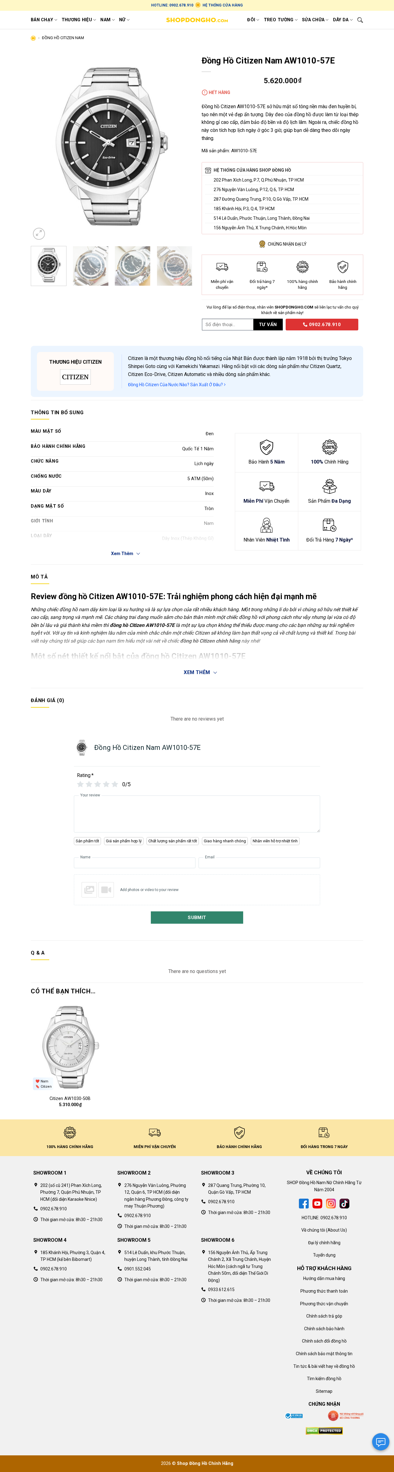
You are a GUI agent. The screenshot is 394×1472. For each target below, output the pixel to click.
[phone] (283, 324)
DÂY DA (341, 19)
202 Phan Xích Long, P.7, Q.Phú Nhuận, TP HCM (259, 180)
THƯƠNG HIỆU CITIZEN (75, 362)
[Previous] (41, 147)
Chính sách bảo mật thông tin (324, 1353)
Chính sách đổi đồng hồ (324, 1341)
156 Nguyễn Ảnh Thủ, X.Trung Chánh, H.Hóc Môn (260, 227)
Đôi (251, 19)
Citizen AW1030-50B (70, 1098)
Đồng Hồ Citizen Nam (63, 37)
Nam (105, 19)
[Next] (181, 147)
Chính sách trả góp (324, 1316)
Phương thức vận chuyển (324, 1303)
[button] (39, 234)
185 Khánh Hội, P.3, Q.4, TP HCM (244, 208)
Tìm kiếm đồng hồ (324, 1378)
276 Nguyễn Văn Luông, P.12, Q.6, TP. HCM (254, 189)
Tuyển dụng (324, 1255)
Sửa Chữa (313, 19)
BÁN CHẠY (42, 19)
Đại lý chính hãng (324, 1242)
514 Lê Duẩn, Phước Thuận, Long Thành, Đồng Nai (262, 218)
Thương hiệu (77, 19)
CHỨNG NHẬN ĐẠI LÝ (287, 244)
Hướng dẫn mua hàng (324, 1278)
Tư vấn (268, 324)
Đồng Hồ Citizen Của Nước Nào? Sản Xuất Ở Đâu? (176, 384)
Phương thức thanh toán (324, 1291)
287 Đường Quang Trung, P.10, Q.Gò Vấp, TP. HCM (261, 199)
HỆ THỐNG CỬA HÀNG (223, 5)
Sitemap (324, 1391)
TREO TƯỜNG (279, 19)
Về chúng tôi (313, 1230)
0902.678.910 (324, 324)
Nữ (122, 19)
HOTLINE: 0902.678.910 (172, 5)
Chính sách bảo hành (324, 1328)
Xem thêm (197, 672)
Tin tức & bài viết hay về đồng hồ (324, 1366)
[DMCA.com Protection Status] (324, 1430)
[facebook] (304, 1203)
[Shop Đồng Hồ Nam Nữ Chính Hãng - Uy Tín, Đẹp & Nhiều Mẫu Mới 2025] (197, 20)
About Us (336, 1230)
